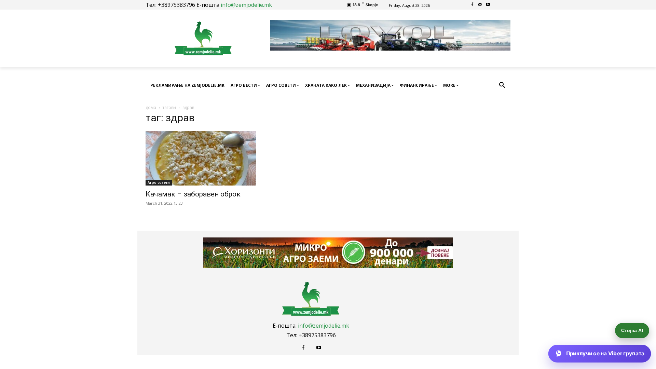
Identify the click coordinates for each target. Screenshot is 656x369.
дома (151, 107)
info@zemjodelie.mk (246, 5)
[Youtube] (488, 5)
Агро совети (159, 182)
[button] (502, 85)
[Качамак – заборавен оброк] (201, 158)
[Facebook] (472, 5)
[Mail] (480, 5)
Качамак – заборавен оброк (193, 194)
